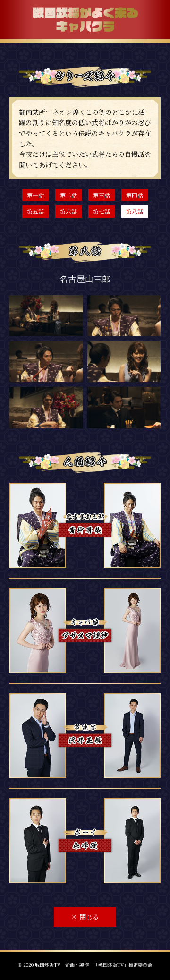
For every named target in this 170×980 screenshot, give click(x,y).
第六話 (68, 211)
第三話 (101, 195)
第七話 (101, 211)
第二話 (68, 195)
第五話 (35, 211)
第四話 (134, 195)
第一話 (35, 195)
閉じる (85, 916)
